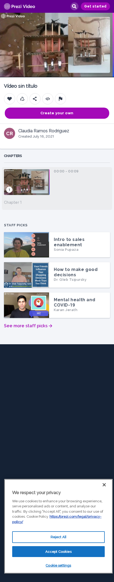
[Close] (104, 485)
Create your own (57, 113)
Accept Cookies (58, 552)
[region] (58, 526)
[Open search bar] (74, 6)
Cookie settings (58, 565)
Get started (95, 6)
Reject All (58, 537)
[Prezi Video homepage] (19, 6)
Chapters (13, 156)
